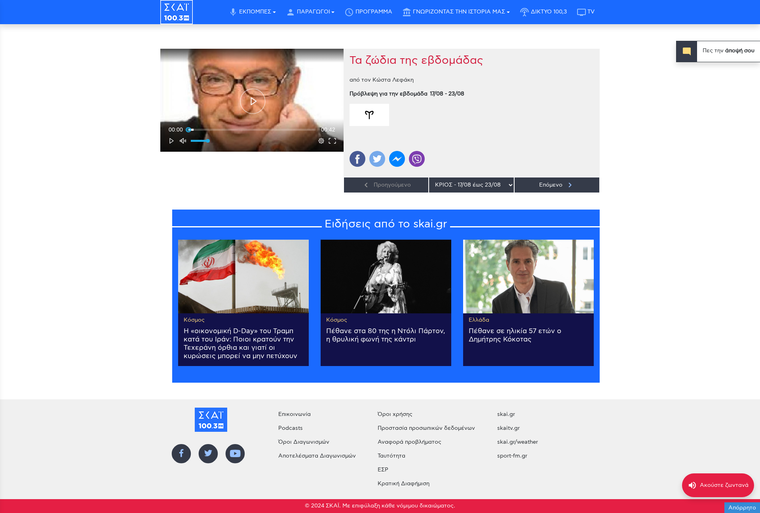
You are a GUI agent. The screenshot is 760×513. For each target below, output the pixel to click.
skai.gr (506, 414)
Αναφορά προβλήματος (409, 442)
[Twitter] (377, 159)
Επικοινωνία (294, 414)
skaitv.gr (508, 428)
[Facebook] (357, 159)
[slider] (251, 129)
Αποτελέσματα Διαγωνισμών (317, 456)
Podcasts (290, 428)
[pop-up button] (321, 140)
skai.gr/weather (517, 442)
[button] (252, 101)
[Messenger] (397, 159)
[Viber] (417, 159)
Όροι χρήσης (395, 414)
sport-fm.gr (512, 456)
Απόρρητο (742, 507)
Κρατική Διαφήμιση (403, 483)
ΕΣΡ (383, 469)
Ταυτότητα (391, 456)
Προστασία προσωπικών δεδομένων (426, 428)
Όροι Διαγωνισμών (303, 442)
